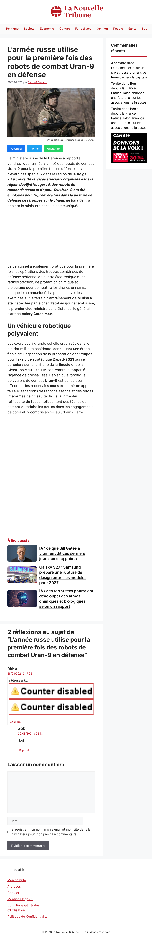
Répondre (15, 721)
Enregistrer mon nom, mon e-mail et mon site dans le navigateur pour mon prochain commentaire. (51, 832)
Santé (132, 28)
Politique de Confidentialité (27, 916)
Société (29, 28)
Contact (13, 893)
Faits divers (83, 28)
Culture (64, 28)
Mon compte (16, 880)
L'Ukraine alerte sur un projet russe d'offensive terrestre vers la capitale (129, 72)
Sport (146, 28)
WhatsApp (53, 148)
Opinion (102, 28)
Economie (47, 28)
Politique (12, 28)
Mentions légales (20, 899)
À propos (14, 886)
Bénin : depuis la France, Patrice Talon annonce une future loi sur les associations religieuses (128, 93)
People (118, 28)
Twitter (34, 148)
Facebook (16, 148)
